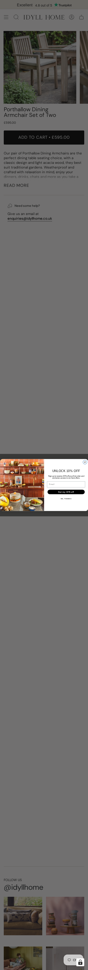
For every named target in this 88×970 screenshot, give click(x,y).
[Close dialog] (85, 462)
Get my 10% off (66, 492)
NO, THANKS (66, 498)
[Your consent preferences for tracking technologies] (80, 962)
